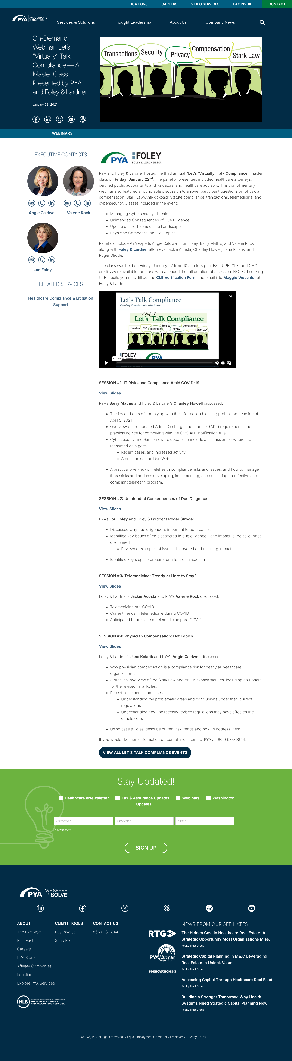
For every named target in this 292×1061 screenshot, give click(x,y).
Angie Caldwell (43, 213)
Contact (277, 4)
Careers (169, 4)
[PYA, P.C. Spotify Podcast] (209, 908)
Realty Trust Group (192, 945)
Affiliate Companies (34, 966)
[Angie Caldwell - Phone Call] (42, 203)
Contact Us (105, 923)
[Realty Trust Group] (162, 933)
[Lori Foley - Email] (32, 259)
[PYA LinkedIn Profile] (40, 908)
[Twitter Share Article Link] (61, 119)
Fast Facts (26, 940)
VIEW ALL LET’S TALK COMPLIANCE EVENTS (145, 752)
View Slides (110, 393)
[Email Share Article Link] (72, 119)
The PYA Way (29, 932)
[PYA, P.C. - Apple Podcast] (167, 908)
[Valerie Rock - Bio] (78, 182)
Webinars (62, 133)
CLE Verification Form (176, 277)
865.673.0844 (105, 932)
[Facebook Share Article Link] (37, 119)
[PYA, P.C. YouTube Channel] (251, 908)
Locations (137, 4)
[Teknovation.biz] (162, 971)
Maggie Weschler (239, 277)
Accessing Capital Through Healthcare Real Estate (228, 979)
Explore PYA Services (36, 983)
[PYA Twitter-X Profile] (124, 908)
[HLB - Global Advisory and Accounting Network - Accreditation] (41, 998)
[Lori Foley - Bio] (42, 239)
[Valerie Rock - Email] (68, 203)
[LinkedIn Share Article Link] (49, 119)
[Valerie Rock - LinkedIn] (87, 203)
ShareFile (63, 940)
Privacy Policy (196, 1037)
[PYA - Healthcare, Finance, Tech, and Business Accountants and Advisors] (29, 18)
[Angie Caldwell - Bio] (42, 182)
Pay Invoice (244, 4)
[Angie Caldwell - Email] (32, 203)
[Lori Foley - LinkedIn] (51, 259)
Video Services (205, 4)
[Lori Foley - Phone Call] (42, 259)
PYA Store (26, 957)
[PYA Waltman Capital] (162, 952)
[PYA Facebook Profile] (82, 908)
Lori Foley (43, 269)
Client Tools (69, 923)
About (24, 923)
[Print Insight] (84, 119)
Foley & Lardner (133, 249)
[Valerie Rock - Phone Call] (78, 203)
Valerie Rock (78, 213)
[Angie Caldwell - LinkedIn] (51, 203)
